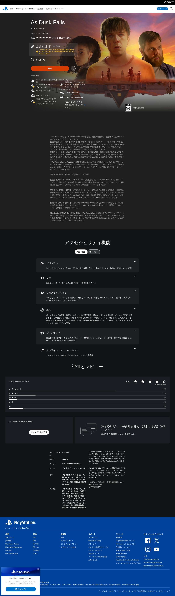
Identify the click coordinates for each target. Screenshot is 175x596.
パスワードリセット (95, 550)
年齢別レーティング (123, 547)
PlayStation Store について (125, 541)
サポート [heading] (92, 534)
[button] (39, 432)
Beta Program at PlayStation (153, 566)
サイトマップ (165, 591)
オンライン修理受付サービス (98, 547)
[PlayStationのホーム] (5, 8)
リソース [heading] (119, 534)
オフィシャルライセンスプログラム (128, 563)
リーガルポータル (105, 591)
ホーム (7, 528)
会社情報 (8, 550)
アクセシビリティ (67, 541)
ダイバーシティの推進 (68, 547)
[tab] (81, 251)
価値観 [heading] (63, 534)
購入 (11, 9)
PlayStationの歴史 (11, 553)
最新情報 (49, 9)
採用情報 (8, 541)
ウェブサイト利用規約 (138, 591)
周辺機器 (40, 9)
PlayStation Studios (12, 544)
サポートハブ (93, 537)
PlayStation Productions (13, 547)
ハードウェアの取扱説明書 (97, 557)
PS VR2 (36, 544)
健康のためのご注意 (95, 484)
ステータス (92, 544)
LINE (145, 556)
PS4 (34, 541)
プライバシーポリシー (120, 591)
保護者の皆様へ (121, 557)
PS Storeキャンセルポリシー (126, 544)
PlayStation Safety (94, 541)
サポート (58, 9)
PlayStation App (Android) (153, 562)
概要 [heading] (7, 534)
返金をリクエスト (94, 553)
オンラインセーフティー (69, 544)
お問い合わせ (93, 560)
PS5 (17, 9)
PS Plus (31, 9)
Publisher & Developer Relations (127, 560)
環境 (62, 537)
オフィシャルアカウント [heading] (153, 534)
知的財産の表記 (121, 553)
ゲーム (24, 9)
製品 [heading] (35, 534)
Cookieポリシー (153, 591)
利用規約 (119, 537)
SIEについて (9, 537)
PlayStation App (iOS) (151, 559)
